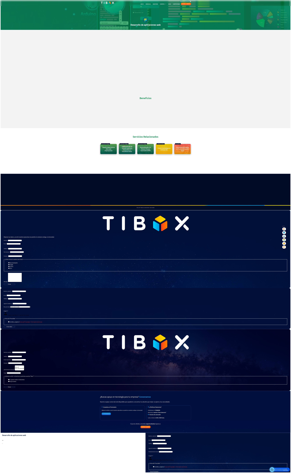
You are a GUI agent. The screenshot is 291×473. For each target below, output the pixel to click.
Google (11, 265)
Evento (11, 266)
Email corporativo (8, 359)
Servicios (148, 4)
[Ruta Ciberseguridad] (19, 368)
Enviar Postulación (154, 471)
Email (5, 244)
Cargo (5, 373)
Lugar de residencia (8, 303)
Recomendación (14, 263)
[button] (186, 4)
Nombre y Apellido (8, 291)
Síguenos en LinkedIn (184, 1)
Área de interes (7, 307)
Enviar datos (9, 326)
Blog (169, 4)
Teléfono (6, 248)
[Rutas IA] (19, 367)
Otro (11, 268)
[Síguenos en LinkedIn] (190, 1)
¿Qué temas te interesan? (9, 369)
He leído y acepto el (25, 322)
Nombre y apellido (8, 352)
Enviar (9, 284)
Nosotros (155, 4)
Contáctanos (176, 4)
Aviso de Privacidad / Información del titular (31, 322)
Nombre (6, 240)
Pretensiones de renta (154, 451)
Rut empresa (7, 252)
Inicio (142, 4)
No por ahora (12, 381)
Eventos (162, 4)
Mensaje (6, 281)
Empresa (6, 256)
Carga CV (6, 311)
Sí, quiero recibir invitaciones (16, 380)
